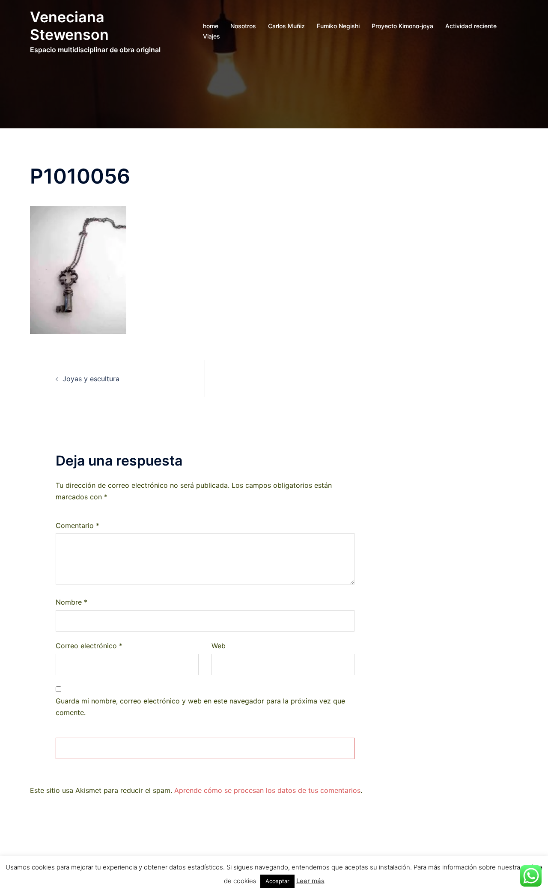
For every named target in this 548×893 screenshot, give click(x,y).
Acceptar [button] (277, 881)
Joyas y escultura (91, 378)
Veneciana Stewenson (69, 25)
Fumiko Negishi (338, 26)
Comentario (77, 525)
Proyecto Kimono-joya (402, 26)
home (210, 26)
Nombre (71, 602)
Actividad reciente (471, 26)
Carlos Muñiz (286, 26)
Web (218, 645)
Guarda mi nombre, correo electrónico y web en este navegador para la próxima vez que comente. (200, 707)
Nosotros (243, 26)
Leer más (310, 881)
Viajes (211, 36)
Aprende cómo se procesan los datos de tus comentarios (267, 790)
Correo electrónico (89, 645)
